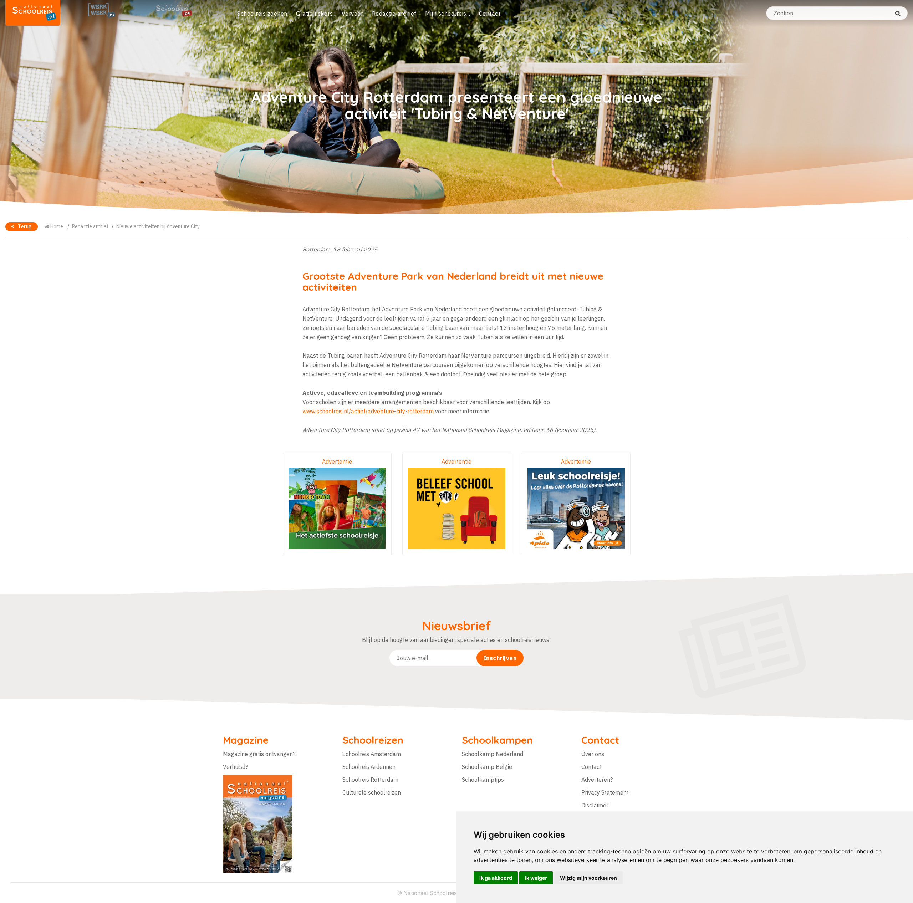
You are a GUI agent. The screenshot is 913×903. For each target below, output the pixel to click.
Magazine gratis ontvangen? (259, 753)
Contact (490, 13)
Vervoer (352, 13)
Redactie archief (394, 13)
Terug (24, 226)
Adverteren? (597, 779)
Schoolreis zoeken (262, 13)
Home (56, 226)
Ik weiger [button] (536, 878)
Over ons (592, 753)
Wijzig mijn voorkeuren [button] (588, 878)
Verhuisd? (235, 766)
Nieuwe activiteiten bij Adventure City (158, 226)
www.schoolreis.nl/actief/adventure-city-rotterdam (368, 411)
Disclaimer (594, 805)
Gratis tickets (314, 13)
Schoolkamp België (487, 766)
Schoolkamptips (483, 779)
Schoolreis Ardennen (369, 766)
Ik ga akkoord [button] (495, 878)
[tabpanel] (456, 107)
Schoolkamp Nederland (492, 753)
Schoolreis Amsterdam (371, 753)
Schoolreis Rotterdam (370, 779)
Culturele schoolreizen (371, 792)
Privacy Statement (605, 792)
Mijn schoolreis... (447, 13)
